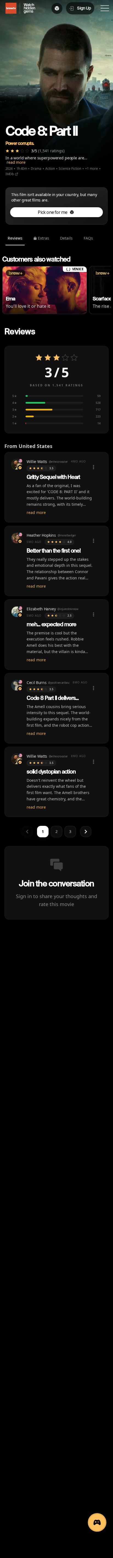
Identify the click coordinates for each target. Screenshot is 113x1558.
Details (66, 238)
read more (16, 162)
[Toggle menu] (105, 8)
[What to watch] (57, 8)
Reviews (15, 238)
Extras (43, 238)
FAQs (88, 238)
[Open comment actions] (93, 467)
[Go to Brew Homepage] (8, 8)
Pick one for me (52, 212)
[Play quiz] (97, 1522)
